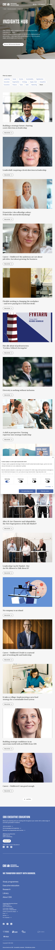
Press (4, 913)
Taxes (21, 84)
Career (14, 79)
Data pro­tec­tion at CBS (8, 947)
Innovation (7, 82)
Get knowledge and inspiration (11, 828)
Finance (15, 84)
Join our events (7, 826)
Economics (7, 84)
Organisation (15, 82)
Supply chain (33, 82)
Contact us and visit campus (9, 911)
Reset (41, 84)
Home (5, 8)
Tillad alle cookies (45, 491)
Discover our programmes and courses (13, 830)
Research (6, 889)
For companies (6, 917)
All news (5, 915)
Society (21, 79)
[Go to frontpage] (11, 4)
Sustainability (29, 79)
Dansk (34, 4)
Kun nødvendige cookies (27, 491)
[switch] (21, 482)
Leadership (7, 79)
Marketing (34, 84)
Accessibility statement (19, 947)
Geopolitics (43, 82)
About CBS (7, 897)
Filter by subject (7, 75)
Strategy (24, 82)
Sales (27, 84)
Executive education (12, 8)
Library (6, 893)
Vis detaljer (48, 486)
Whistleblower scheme (30, 947)
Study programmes (10, 882)
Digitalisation (39, 79)
